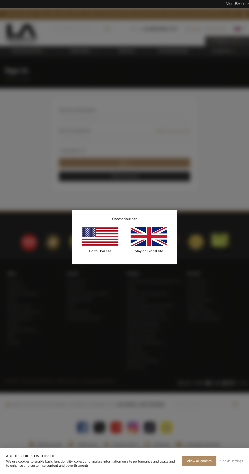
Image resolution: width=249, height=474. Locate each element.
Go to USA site (100, 251)
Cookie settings (231, 461)
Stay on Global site (149, 251)
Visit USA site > (237, 4)
